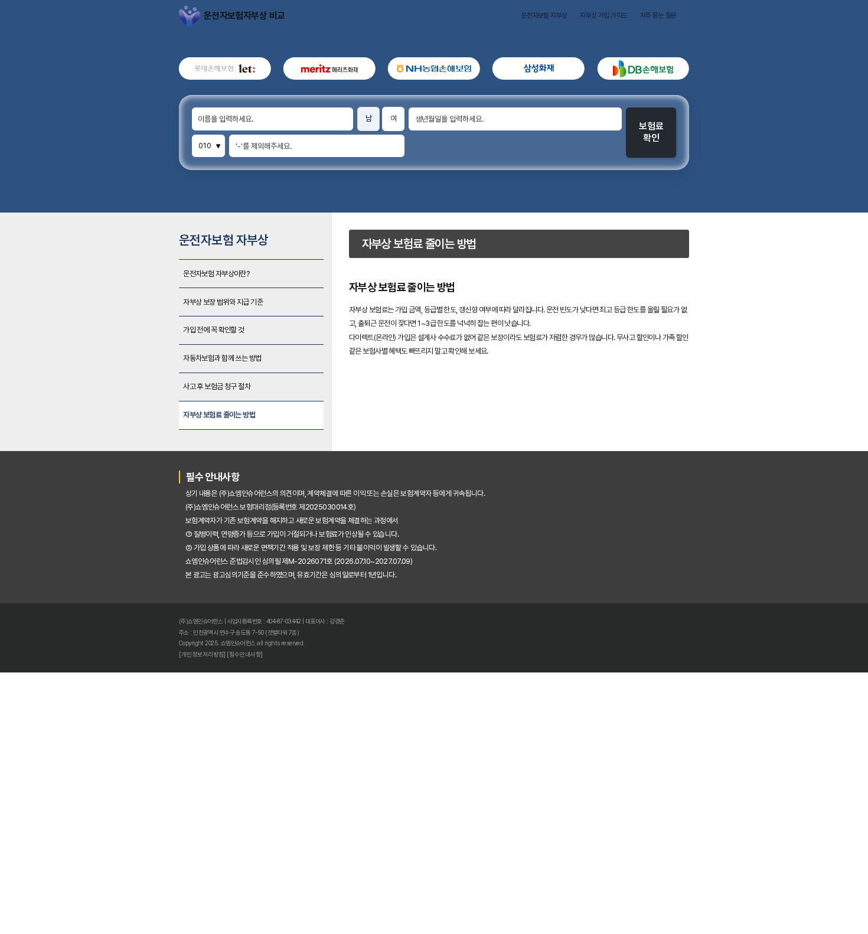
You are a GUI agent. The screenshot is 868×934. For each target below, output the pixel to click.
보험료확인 (736, 184)
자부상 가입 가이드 (669, 22)
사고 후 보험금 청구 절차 (135, 536)
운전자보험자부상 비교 (94, 22)
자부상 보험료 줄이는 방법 (138, 575)
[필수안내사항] (168, 907)
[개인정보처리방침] (111, 907)
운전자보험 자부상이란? (134, 380)
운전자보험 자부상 (586, 22)
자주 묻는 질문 (745, 22)
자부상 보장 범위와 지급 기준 (144, 419)
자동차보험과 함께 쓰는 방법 (143, 497)
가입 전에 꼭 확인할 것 (131, 458)
